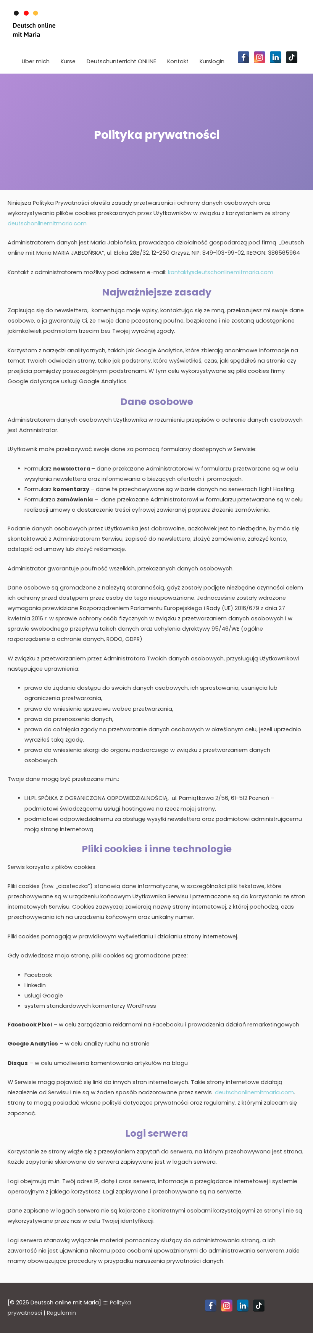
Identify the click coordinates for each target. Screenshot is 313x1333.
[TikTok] (292, 57)
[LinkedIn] (275, 57)
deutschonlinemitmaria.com (47, 223)
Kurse (68, 61)
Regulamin (61, 1313)
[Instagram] (259, 57)
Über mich (36, 61)
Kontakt (178, 61)
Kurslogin (212, 61)
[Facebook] (243, 57)
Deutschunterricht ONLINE (121, 61)
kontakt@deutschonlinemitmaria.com (220, 272)
